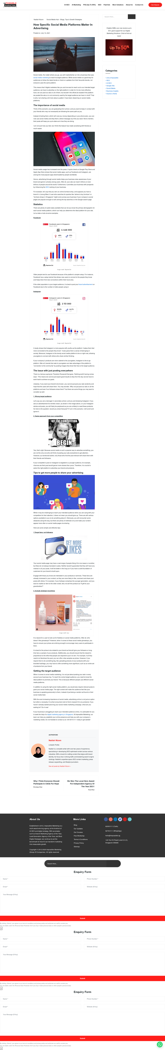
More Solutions (117, 5)
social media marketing (41, 77)
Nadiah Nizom (38, 19)
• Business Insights (112, 91)
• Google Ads (110, 86)
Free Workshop (79, 836)
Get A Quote (155, 5)
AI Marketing (76, 5)
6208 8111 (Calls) (111, 826)
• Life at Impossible (112, 78)
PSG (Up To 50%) (89, 5)
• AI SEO (109, 83)
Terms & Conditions (81, 839)
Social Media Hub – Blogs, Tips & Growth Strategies (64, 19)
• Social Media (110, 88)
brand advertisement (86, 284)
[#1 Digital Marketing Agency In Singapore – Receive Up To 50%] (160, 1044)
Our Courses (78, 832)
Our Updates (78, 828)
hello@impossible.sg (112, 835)
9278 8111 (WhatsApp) (113, 831)
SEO (99, 5)
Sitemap (77, 846)
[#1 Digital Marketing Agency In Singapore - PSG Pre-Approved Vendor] (106, 819)
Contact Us (139, 5)
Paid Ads (107, 5)
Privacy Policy (79, 843)
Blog (75, 825)
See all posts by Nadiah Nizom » (60, 766)
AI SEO (66, 5)
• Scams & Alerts (111, 94)
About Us (129, 5)
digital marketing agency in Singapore (60, 714)
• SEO (108, 80)
